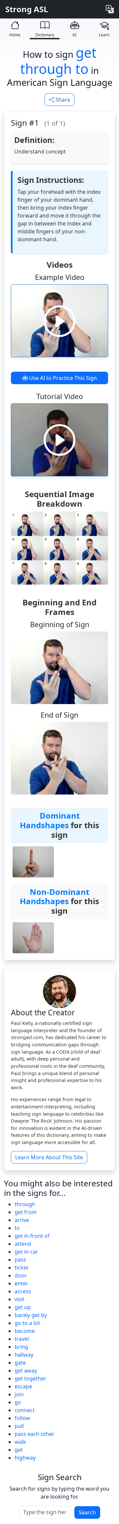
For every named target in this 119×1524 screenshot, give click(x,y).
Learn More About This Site (49, 1157)
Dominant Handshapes (50, 820)
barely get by (31, 1315)
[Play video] (59, 321)
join (19, 1394)
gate (20, 1362)
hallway (24, 1354)
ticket (21, 1267)
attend (23, 1243)
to (17, 1228)
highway (25, 1457)
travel (22, 1338)
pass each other (35, 1434)
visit (19, 1299)
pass (20, 1259)
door (21, 1275)
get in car (26, 1251)
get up (23, 1307)
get (19, 1449)
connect (25, 1410)
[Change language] (110, 9)
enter (21, 1283)
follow (22, 1418)
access (23, 1291)
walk (20, 1441)
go (18, 1402)
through (25, 1204)
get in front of (32, 1235)
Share (62, 99)
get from (26, 1212)
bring (21, 1346)
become (25, 1331)
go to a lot (27, 1323)
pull (19, 1426)
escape (23, 1386)
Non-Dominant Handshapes (54, 896)
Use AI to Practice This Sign (62, 378)
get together (30, 1378)
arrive (22, 1220)
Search (87, 1512)
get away (26, 1370)
